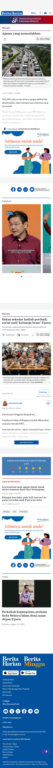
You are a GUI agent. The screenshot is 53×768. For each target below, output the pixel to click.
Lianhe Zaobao (8, 749)
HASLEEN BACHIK (15, 403)
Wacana (6, 28)
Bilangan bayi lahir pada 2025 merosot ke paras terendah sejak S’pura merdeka (24, 498)
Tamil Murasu (8, 755)
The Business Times (11, 746)
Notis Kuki (7, 692)
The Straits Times (10, 744)
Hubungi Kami (8, 679)
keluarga (6, 512)
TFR (14, 512)
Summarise (10, 335)
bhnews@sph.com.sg (16, 734)
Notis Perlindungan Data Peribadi (16, 689)
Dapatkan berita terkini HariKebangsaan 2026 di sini (30, 19)
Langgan (6, 701)
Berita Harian (8, 752)
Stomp (5, 757)
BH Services (7, 695)
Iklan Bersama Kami (11, 704)
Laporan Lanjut (26, 442)
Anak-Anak (23, 512)
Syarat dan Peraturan (11, 686)
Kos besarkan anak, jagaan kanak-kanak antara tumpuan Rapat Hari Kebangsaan (23, 488)
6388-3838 (7, 722)
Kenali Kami (7, 683)
